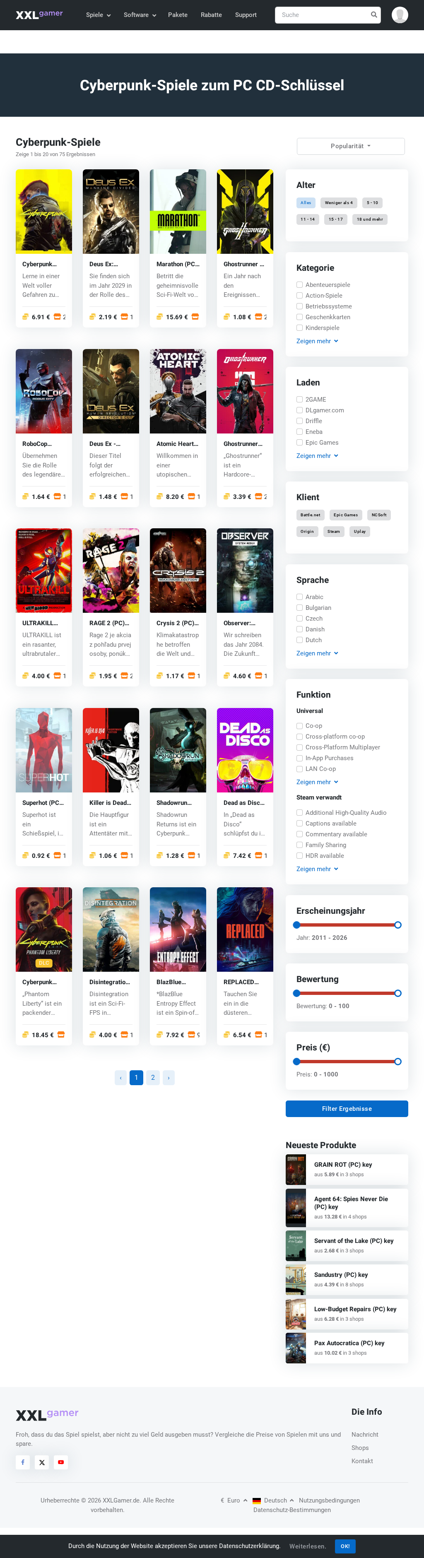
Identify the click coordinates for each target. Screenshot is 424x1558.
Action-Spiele (324, 295)
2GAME (316, 399)
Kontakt (362, 1461)
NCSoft (378, 515)
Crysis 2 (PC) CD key (175, 624)
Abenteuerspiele (328, 284)
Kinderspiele (323, 327)
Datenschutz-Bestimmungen (292, 1510)
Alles (306, 202)
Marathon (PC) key (177, 264)
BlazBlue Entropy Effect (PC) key (176, 983)
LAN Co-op (321, 769)
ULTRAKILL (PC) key (37, 624)
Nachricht (365, 1434)
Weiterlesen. (307, 1546)
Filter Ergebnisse (347, 1109)
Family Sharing (326, 845)
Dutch (314, 639)
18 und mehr (370, 219)
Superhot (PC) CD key (41, 803)
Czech (314, 618)
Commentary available (336, 834)
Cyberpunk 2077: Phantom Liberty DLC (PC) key (43, 983)
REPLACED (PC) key (239, 983)
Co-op (314, 726)
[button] (400, 15)
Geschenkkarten (328, 316)
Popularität (348, 146)
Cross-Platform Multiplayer (343, 747)
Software (136, 15)
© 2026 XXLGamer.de (110, 1500)
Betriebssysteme (329, 306)
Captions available (331, 823)
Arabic (314, 596)
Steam (334, 532)
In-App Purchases (330, 758)
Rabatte (211, 15)
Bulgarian (318, 607)
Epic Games (322, 442)
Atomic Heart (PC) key (175, 444)
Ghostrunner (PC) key (241, 444)
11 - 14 (308, 219)
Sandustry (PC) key (341, 1274)
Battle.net (310, 515)
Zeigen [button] (313, 340)
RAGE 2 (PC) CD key (107, 624)
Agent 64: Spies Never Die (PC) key (351, 1202)
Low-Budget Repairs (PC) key (355, 1309)
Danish (315, 629)
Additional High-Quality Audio (346, 812)
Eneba (314, 432)
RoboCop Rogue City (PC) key (37, 444)
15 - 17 (336, 219)
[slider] (296, 924)
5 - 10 (372, 202)
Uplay (360, 532)
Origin (307, 532)
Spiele (94, 15)
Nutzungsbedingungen (329, 1500)
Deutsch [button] (276, 1500)
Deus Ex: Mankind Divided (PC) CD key (106, 264)
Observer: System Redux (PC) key (244, 624)
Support (246, 15)
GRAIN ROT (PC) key (343, 1164)
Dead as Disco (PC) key (243, 803)
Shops (360, 1448)
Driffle (314, 421)
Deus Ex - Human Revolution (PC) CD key (106, 444)
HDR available (325, 856)
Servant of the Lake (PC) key (354, 1240)
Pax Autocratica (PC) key (349, 1343)
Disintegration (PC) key (109, 983)
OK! (345, 1546)
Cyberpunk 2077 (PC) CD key (41, 264)
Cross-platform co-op (335, 737)
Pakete (178, 15)
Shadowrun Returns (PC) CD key (175, 803)
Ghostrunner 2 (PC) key (243, 264)
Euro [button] (231, 1500)
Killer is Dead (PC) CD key (108, 803)
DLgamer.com (325, 410)
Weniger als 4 (339, 202)
